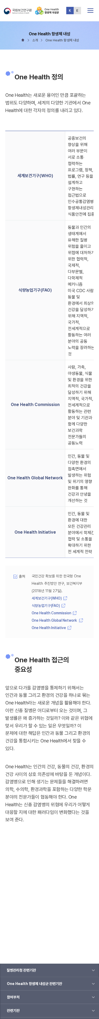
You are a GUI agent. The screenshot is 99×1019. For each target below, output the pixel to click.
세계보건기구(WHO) (47, 598)
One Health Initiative (49, 628)
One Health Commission (51, 613)
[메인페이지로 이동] (47, 12)
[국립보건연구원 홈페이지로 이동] (19, 12)
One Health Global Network (55, 620)
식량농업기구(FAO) (46, 605)
